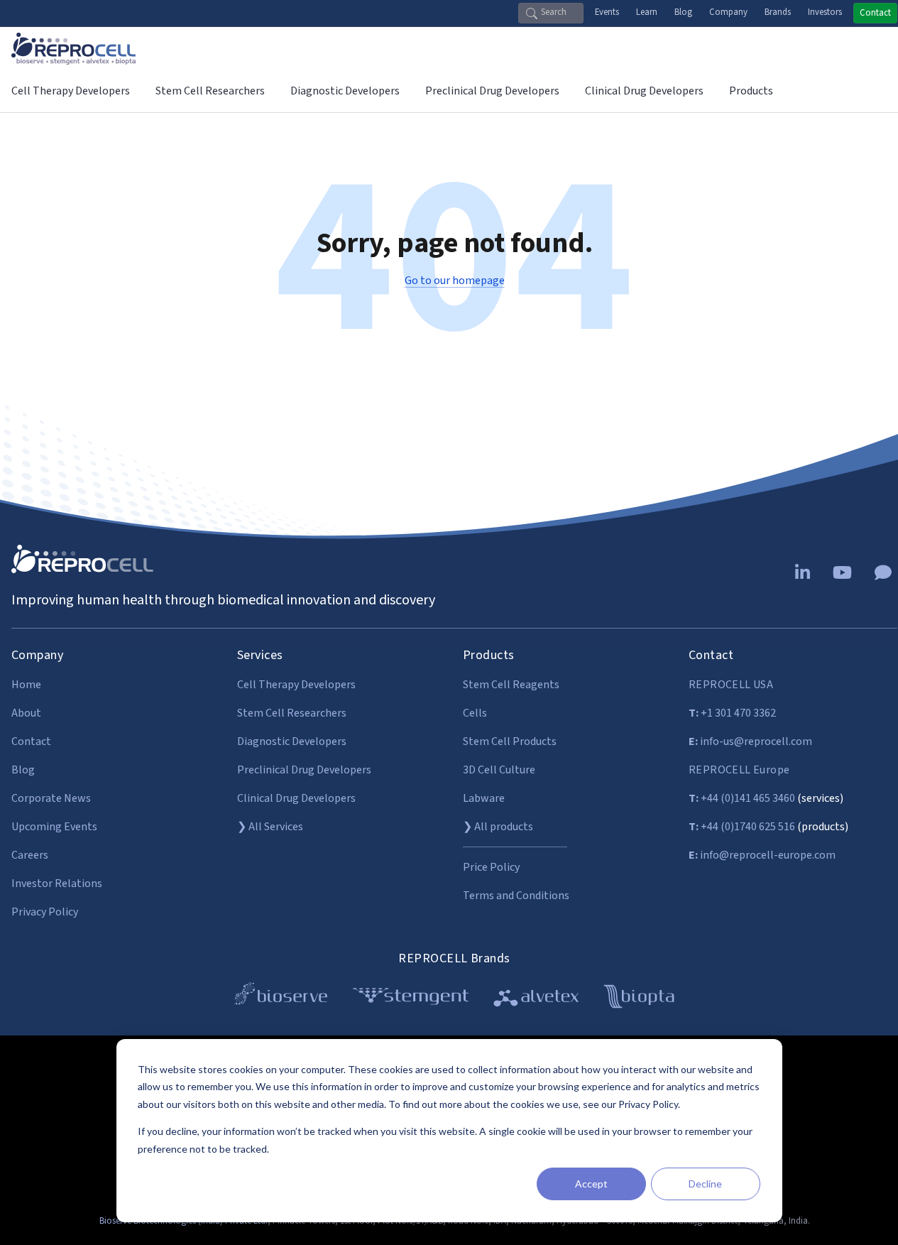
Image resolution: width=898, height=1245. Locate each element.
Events (607, 12)
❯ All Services (270, 826)
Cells (475, 713)
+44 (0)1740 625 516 (742, 826)
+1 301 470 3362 (732, 713)
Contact (875, 12)
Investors (825, 12)
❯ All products (498, 826)
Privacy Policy (44, 912)
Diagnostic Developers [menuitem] (345, 91)
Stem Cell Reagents (511, 684)
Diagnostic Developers (291, 741)
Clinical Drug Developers (296, 798)
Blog (683, 12)
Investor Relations (56, 883)
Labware (484, 798)
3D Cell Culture (499, 770)
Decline (705, 1184)
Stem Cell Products (510, 741)
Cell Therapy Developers (296, 684)
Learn (646, 12)
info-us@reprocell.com (750, 741)
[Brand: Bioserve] (281, 998)
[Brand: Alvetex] (536, 998)
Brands (778, 12)
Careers (29, 855)
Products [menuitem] (751, 91)
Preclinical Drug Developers (304, 770)
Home (26, 684)
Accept (591, 1184)
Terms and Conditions (516, 895)
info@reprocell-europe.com (762, 855)
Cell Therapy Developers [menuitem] (70, 91)
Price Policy (491, 867)
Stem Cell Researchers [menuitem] (210, 91)
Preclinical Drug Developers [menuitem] (492, 91)
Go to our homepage (455, 280)
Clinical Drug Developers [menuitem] (644, 91)
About (26, 713)
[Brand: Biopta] (639, 998)
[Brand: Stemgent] (411, 998)
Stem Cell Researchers (291, 713)
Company (728, 12)
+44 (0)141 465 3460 (742, 798)
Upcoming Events (54, 826)
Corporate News (51, 798)
